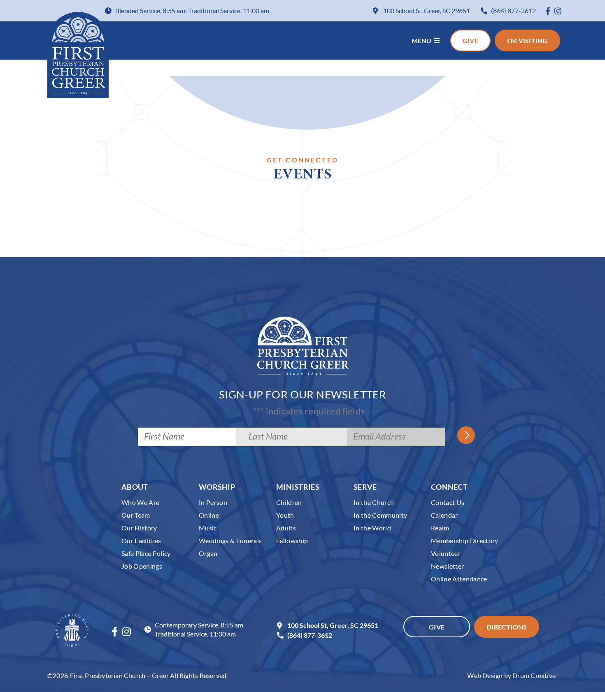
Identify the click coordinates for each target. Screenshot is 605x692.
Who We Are (140, 502)
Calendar (444, 515)
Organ (208, 553)
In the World (372, 528)
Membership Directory (464, 540)
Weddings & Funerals (230, 540)
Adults (286, 528)
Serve (365, 486)
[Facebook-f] (548, 11)
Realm (440, 528)
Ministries (297, 486)
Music (208, 528)
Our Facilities (141, 540)
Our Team (135, 515)
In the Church (374, 502)
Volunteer (446, 553)
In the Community (380, 515)
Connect (449, 486)
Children (289, 502)
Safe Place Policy (146, 553)
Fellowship (292, 540)
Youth (285, 515)
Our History (139, 528)
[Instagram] (558, 11)
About (134, 486)
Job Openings (141, 566)
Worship (217, 486)
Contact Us (447, 502)
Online (209, 515)
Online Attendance (459, 579)
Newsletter (447, 566)
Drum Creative (534, 675)
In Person (213, 502)
